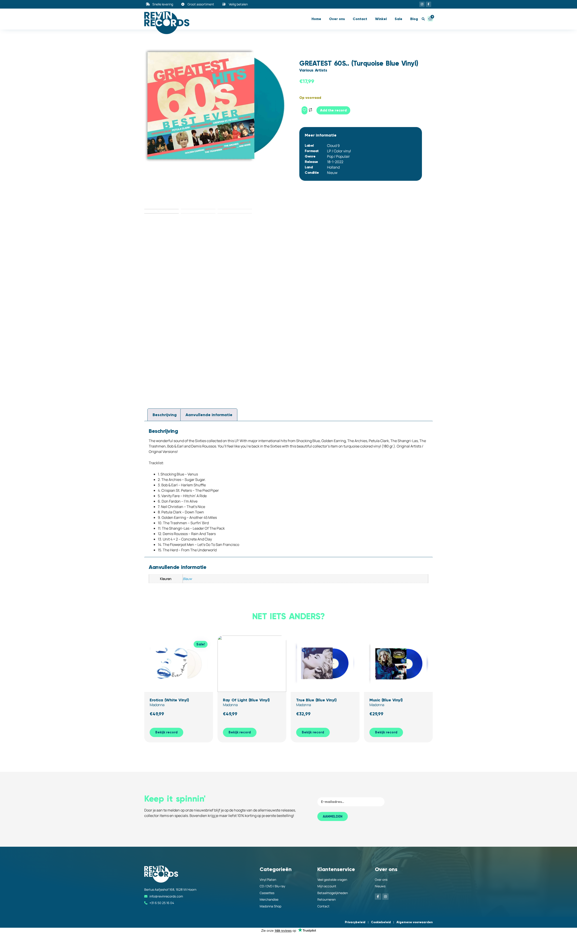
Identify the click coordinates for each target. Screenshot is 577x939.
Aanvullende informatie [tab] (208, 414)
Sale (398, 19)
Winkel (381, 19)
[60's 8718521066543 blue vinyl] (216, 105)
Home (316, 19)
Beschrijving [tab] (165, 414)
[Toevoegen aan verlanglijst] (304, 110)
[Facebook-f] (428, 4)
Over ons (337, 19)
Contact (360, 19)
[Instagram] (422, 4)
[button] (423, 19)
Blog (414, 19)
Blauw (187, 579)
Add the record (333, 110)
